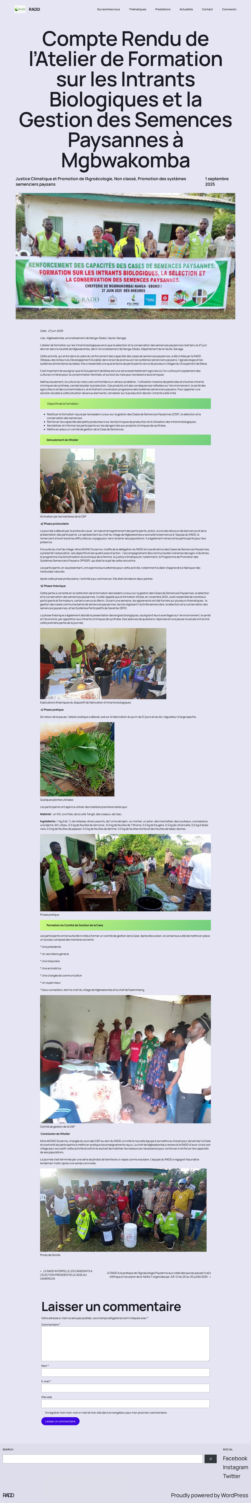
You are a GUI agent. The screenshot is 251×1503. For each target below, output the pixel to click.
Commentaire (50, 1324)
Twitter (231, 1476)
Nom (45, 1366)
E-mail (46, 1381)
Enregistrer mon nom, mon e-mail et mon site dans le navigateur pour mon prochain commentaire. (106, 1412)
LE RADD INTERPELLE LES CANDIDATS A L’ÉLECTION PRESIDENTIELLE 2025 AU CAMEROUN (66, 1274)
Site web (46, 1397)
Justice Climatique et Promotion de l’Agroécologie (64, 178)
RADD (34, 9)
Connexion (229, 9)
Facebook (235, 1458)
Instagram (235, 1467)
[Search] (210, 1458)
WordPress (234, 1495)
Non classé (125, 178)
